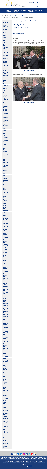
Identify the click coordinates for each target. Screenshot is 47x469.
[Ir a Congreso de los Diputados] (13, 3)
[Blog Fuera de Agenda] (35, 454)
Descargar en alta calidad (29, 70)
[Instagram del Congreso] (24, 454)
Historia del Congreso (14, 15)
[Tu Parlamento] (13, 454)
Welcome (30, 1)
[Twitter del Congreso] (29, 454)
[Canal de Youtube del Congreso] (32, 454)
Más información (33, 464)
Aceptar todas (25, 464)
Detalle (30, 466)
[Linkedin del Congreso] (18, 454)
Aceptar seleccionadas (15, 464)
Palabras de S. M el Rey (19, 33)
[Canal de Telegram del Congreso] (21, 454)
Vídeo (15, 31)
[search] (30, 6)
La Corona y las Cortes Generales (28, 15)
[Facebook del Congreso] (26, 454)
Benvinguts (35, 1)
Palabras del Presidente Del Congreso (22, 36)
